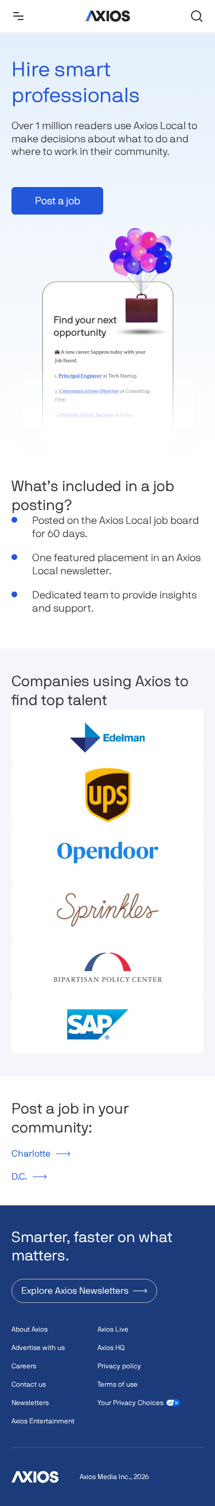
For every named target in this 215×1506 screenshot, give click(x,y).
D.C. (19, 1176)
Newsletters (30, 1402)
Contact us (28, 1384)
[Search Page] (197, 16)
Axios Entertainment (43, 1421)
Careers (23, 1366)
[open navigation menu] (18, 16)
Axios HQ (110, 1347)
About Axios (29, 1329)
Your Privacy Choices (130, 1402)
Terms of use (117, 1384)
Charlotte (30, 1153)
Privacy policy (119, 1366)
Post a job (57, 200)
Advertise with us (38, 1347)
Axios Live (112, 1329)
